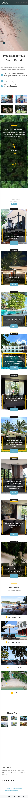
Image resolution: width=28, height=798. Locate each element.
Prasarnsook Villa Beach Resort (11, 790)
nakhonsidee (21, 790)
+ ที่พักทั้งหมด (14, 204)
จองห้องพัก (18, 36)
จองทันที (14, 243)
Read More (9, 36)
